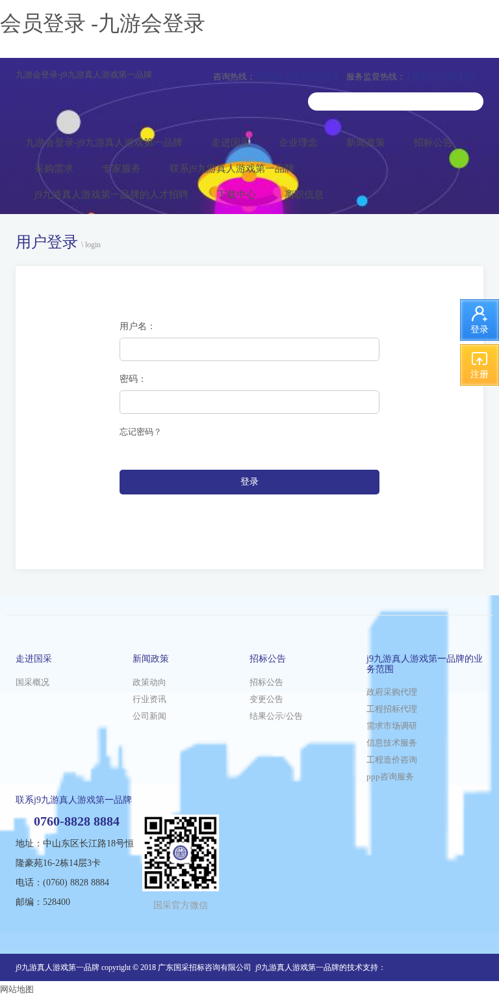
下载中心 (236, 194)
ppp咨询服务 (390, 776)
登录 (249, 482)
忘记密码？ (141, 432)
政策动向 (149, 682)
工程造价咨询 (391, 759)
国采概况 (32, 682)
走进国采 (230, 142)
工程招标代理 (391, 709)
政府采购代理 (391, 692)
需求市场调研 (391, 726)
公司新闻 (149, 716)
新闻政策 (365, 142)
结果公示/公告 (276, 716)
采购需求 (53, 168)
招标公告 (433, 142)
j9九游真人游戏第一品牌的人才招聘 (111, 194)
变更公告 (266, 699)
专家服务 (121, 168)
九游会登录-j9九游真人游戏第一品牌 (84, 74)
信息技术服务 (391, 743)
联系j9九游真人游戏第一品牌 (232, 168)
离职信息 (304, 194)
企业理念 (298, 142)
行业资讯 (149, 699)
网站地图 (17, 989)
